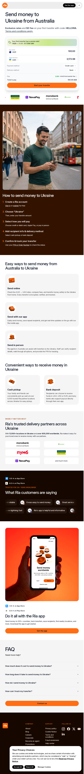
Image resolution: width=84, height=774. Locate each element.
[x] (72, 728)
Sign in (7, 206)
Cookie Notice (50, 732)
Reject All (28, 767)
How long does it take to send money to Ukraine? (28, 671)
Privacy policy (50, 728)
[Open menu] (79, 5)
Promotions (30, 744)
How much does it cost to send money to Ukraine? (28, 663)
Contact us (41, 700)
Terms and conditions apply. (19, 31)
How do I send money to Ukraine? (20, 679)
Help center (49, 743)
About (27, 728)
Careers (28, 735)
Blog (27, 732)
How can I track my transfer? (18, 688)
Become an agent (32, 741)
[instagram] (62, 728)
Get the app (69, 5)
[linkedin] (62, 734)
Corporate (29, 738)
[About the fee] (76, 76)
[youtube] (78, 728)
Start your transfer (42, 85)
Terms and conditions (49, 736)
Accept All (16, 767)
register (16, 206)
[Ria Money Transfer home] (5, 5)
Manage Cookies (42, 767)
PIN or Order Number (21, 245)
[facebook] (67, 728)
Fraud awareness (51, 740)
